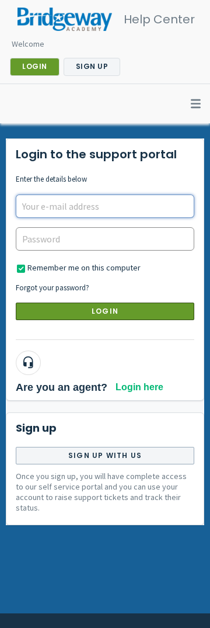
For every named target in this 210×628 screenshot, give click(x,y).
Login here (139, 387)
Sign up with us (105, 455)
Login (105, 311)
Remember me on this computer (84, 267)
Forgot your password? (52, 288)
